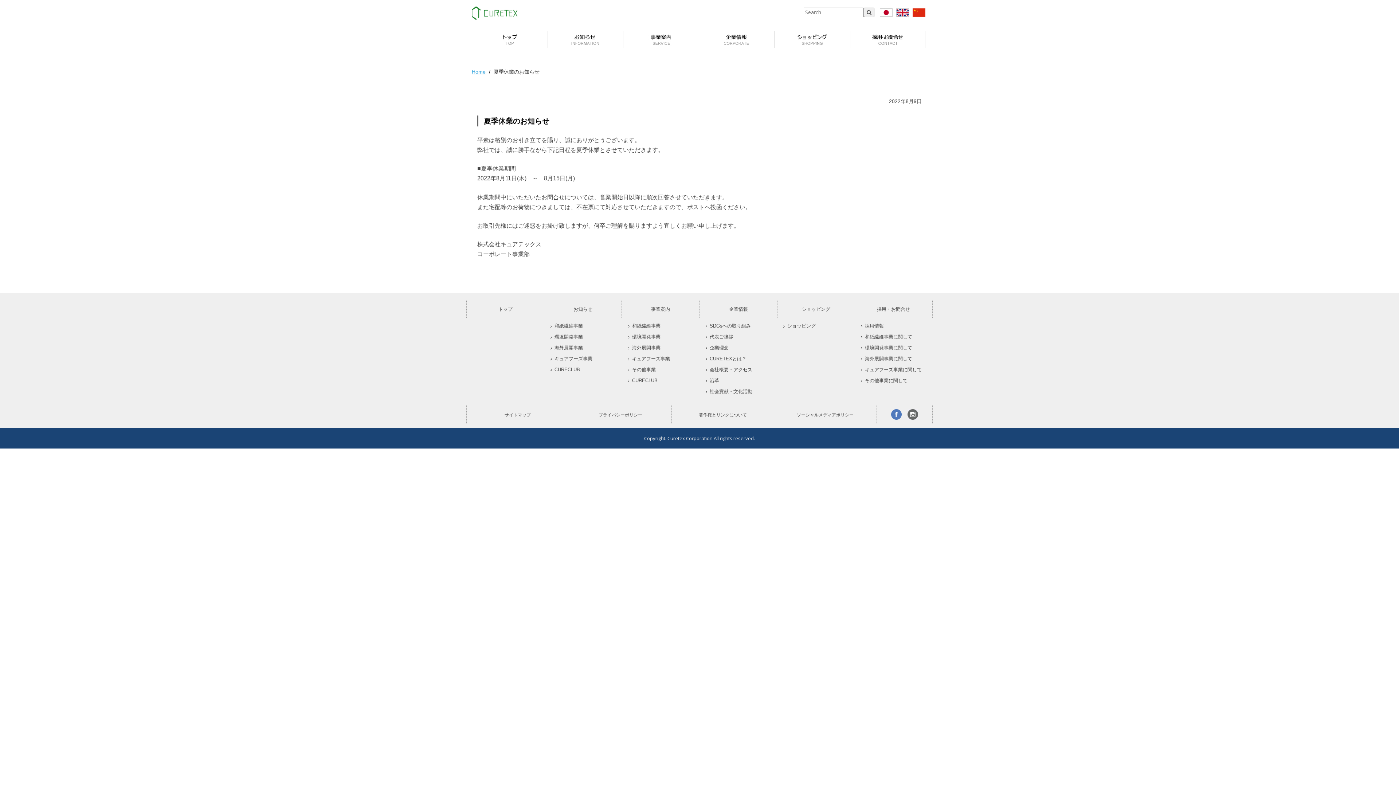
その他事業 (644, 369)
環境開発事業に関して (888, 348)
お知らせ (582, 309)
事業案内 (660, 309)
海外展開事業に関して (888, 358)
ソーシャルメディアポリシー (825, 415)
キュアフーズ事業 (573, 358)
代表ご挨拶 (721, 337)
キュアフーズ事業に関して (893, 369)
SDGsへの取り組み (730, 326)
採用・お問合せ (893, 309)
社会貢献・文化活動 (731, 391)
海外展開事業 (568, 348)
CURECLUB (567, 369)
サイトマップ (518, 415)
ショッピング (816, 309)
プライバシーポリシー (620, 415)
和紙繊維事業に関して (888, 337)
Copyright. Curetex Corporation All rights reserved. (699, 438)
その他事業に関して (886, 380)
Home (479, 72)
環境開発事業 (568, 337)
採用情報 (874, 326)
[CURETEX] (494, 13)
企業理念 (719, 348)
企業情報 (738, 309)
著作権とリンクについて (723, 415)
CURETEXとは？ (728, 358)
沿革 (714, 380)
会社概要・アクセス (731, 369)
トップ (505, 309)
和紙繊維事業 (568, 326)
